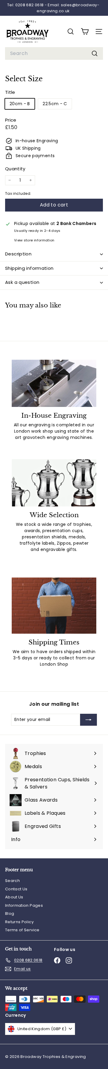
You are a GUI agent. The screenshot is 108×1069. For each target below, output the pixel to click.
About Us (14, 897)
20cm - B (20, 104)
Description (18, 254)
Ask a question (22, 282)
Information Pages (24, 905)
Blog (9, 913)
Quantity (15, 169)
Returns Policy (19, 922)
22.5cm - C (55, 104)
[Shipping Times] (54, 606)
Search (12, 880)
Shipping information (29, 268)
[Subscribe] (88, 720)
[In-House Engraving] (54, 383)
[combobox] (54, 53)
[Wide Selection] (54, 483)
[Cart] (85, 31)
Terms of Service (22, 930)
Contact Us (16, 889)
